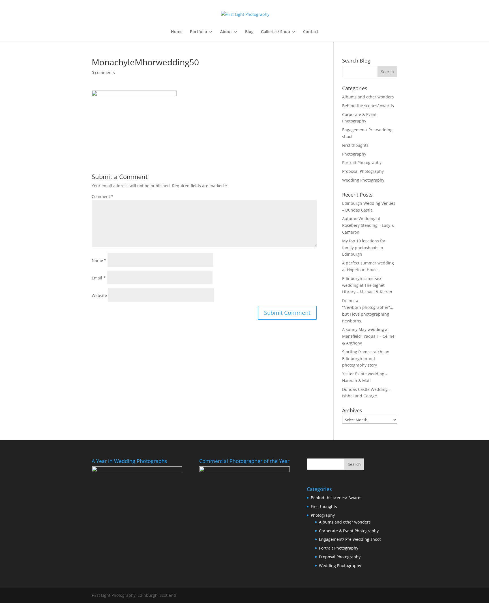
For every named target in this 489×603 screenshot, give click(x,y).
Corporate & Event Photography (349, 530)
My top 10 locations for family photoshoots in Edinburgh (363, 247)
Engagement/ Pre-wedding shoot (350, 539)
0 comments (103, 72)
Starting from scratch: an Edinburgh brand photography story (365, 358)
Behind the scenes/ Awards (368, 105)
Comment (102, 196)
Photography (354, 154)
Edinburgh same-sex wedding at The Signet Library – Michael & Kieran (367, 285)
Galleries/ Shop (275, 32)
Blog (249, 32)
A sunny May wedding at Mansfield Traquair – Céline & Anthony (368, 336)
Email (99, 278)
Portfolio (198, 32)
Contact (310, 32)
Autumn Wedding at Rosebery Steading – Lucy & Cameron (368, 225)
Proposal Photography (363, 171)
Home (177, 32)
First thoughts (355, 145)
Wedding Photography (363, 180)
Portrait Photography (361, 162)
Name (99, 260)
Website (99, 295)
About (226, 32)
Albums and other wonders (368, 97)
